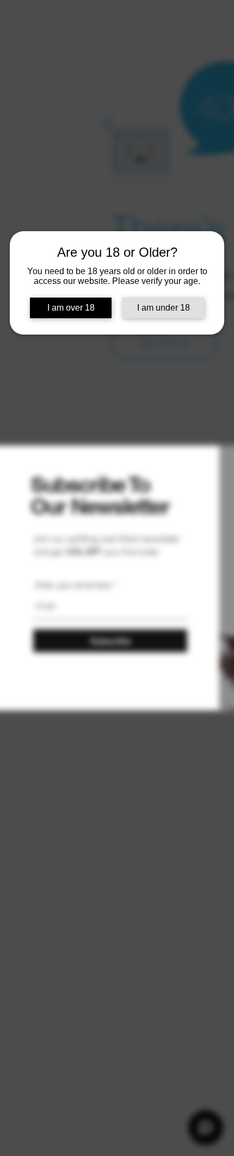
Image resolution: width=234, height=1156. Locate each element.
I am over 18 (71, 307)
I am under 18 (163, 307)
